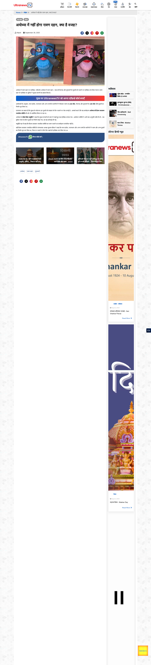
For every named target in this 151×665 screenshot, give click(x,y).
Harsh (19, 33)
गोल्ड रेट (77, 7)
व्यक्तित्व (120, 304)
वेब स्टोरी (69, 7)
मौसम (102, 7)
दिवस (115, 494)
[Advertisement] (121, 51)
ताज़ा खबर (85, 7)
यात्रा (115, 7)
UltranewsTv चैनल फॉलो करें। (30, 137)
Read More (126, 318)
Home (18, 12)
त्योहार (25, 12)
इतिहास (62, 7)
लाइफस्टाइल (94, 7)
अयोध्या (22, 171)
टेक (109, 7)
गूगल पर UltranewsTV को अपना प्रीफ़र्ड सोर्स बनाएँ (60, 98)
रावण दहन (30, 171)
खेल (130, 7)
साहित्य (115, 304)
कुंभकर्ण (37, 171)
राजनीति (123, 7)
